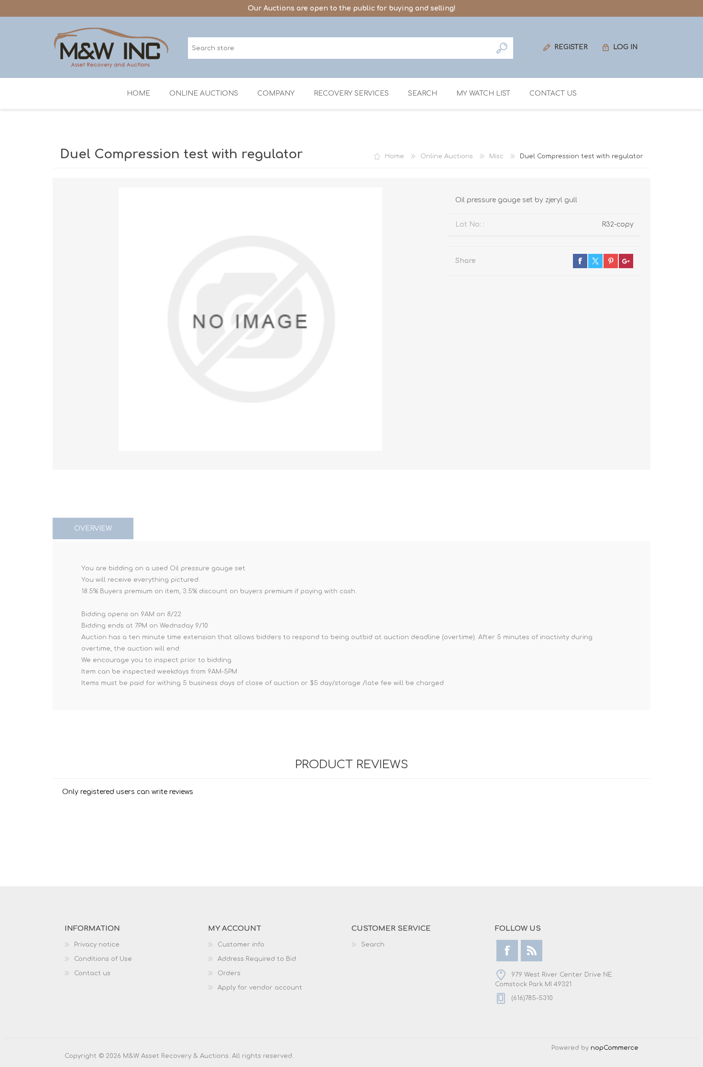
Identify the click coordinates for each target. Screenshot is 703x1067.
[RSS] (531, 950)
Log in (625, 47)
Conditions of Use (103, 959)
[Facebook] (507, 950)
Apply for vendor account (260, 987)
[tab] (93, 528)
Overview (93, 528)
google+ (626, 261)
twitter (595, 261)
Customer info (241, 944)
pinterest (611, 261)
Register (571, 47)
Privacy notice (97, 944)
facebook (580, 261)
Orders (229, 973)
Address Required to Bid (257, 959)
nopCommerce (614, 1048)
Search (502, 48)
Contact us (92, 973)
